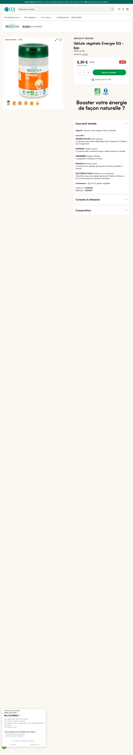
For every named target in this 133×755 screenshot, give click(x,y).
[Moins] (79, 72)
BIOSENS (26, 26)
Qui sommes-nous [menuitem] (11, 17)
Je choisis (13, 744)
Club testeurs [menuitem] (76, 17)
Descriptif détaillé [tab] (86, 123)
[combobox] (66, 9)
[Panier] (127, 9)
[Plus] (88, 72)
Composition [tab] (83, 210)
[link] (119, 9)
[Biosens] (12, 26)
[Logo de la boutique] (9, 9)
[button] (14, 103)
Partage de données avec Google (15, 734)
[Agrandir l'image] (56, 39)
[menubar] (66, 17)
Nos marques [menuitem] (30, 17)
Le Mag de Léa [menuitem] (62, 17)
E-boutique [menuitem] (45, 17)
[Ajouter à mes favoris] (60, 39)
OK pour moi (35, 744)
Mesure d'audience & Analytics (14, 736)
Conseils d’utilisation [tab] (88, 199)
